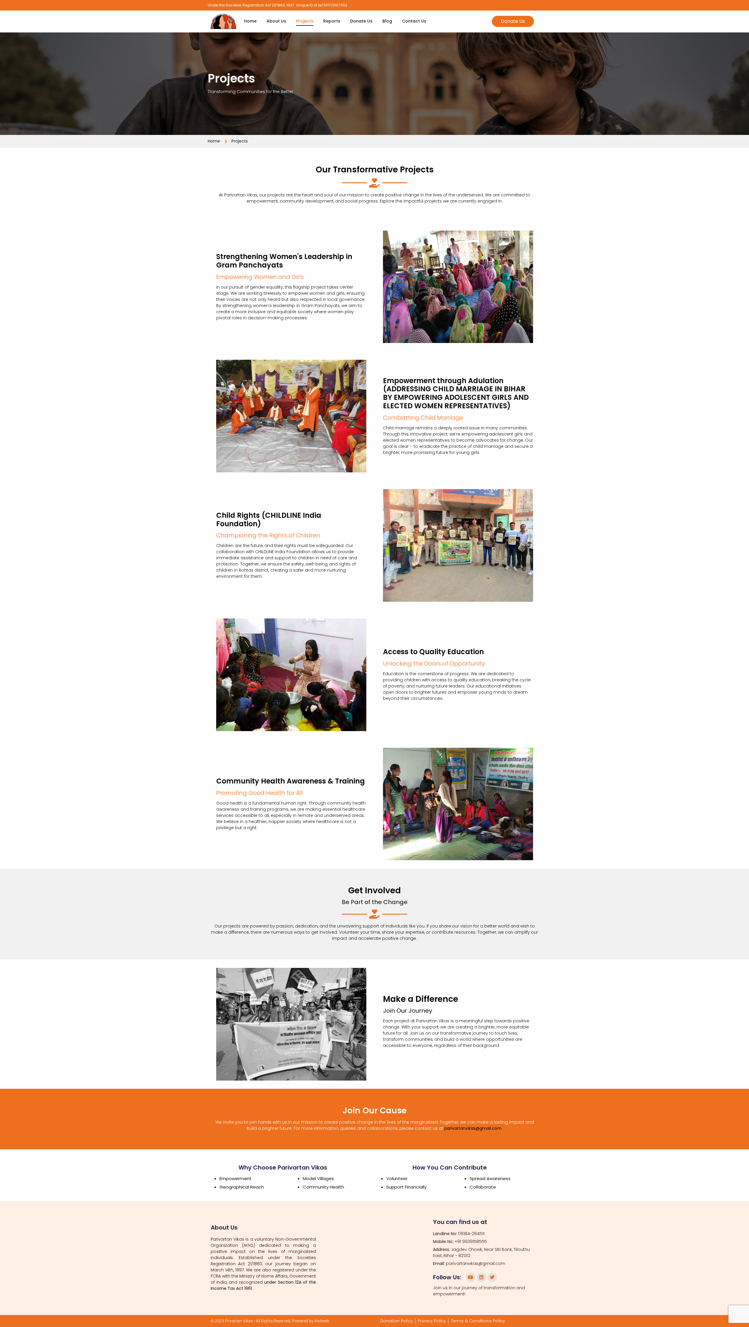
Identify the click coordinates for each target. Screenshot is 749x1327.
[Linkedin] (481, 1277)
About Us (276, 21)
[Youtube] (470, 1277)
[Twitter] (492, 1277)
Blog (387, 21)
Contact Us (414, 21)
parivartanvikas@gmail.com (472, 1128)
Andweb (321, 1321)
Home (250, 21)
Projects (304, 21)
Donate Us (361, 21)
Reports (331, 21)
